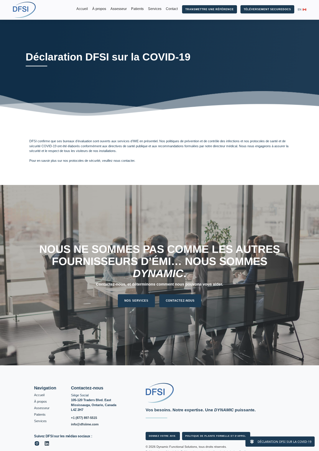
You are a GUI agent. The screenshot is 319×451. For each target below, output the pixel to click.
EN (299, 9)
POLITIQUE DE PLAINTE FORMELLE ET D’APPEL (215, 436)
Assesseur (118, 9)
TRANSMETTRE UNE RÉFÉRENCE (209, 9)
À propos (99, 9)
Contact (172, 9)
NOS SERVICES (136, 300)
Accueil (82, 9)
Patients (137, 9)
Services (154, 9)
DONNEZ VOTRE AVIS (162, 436)
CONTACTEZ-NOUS (180, 300)
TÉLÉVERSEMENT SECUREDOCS (267, 9)
